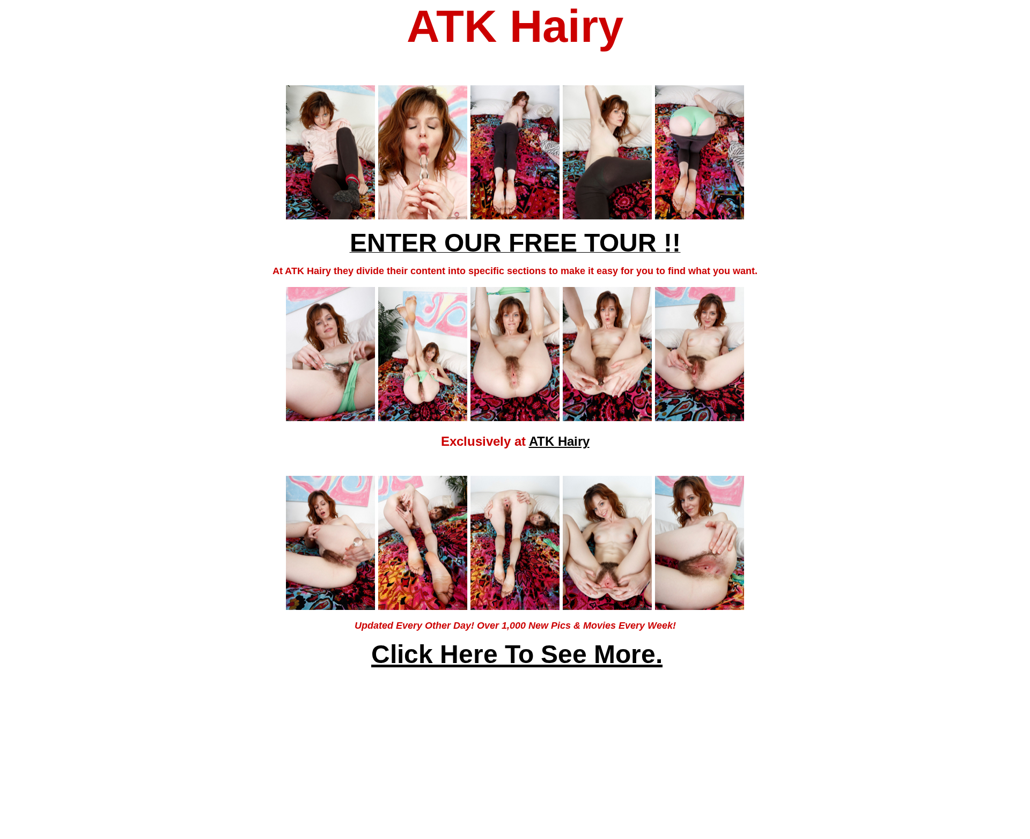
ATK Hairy (559, 441)
